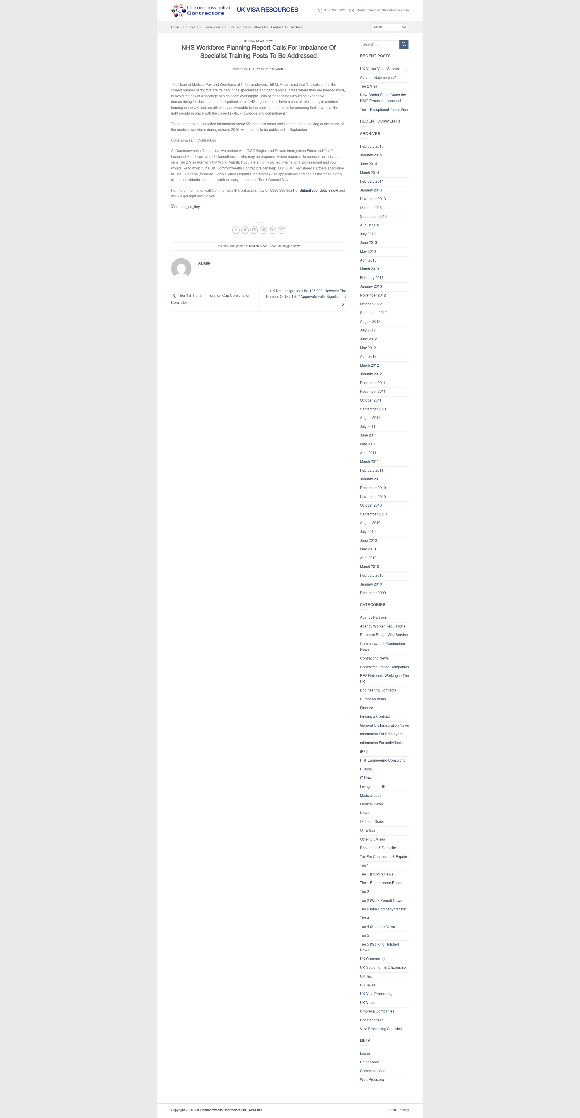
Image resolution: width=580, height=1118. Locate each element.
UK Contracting (372, 959)
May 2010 (368, 549)
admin (280, 69)
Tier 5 (364, 936)
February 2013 (372, 278)
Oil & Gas (367, 831)
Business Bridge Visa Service (384, 635)
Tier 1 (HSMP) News (376, 874)
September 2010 (373, 514)
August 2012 (370, 322)
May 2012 (368, 348)
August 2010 (370, 523)
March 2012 (369, 366)
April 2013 (368, 260)
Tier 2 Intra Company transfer (383, 909)
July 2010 (368, 532)
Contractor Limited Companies (384, 667)
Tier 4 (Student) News (377, 927)
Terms (391, 1110)
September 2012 (373, 313)
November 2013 (373, 199)
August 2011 (370, 418)
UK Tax (366, 976)
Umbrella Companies (377, 1011)
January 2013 (371, 287)
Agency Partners (373, 618)
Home (175, 27)
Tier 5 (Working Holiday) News (379, 947)
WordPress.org (372, 1080)
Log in (365, 1054)
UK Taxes (368, 985)
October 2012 (371, 304)
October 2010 (371, 506)
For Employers (240, 27)
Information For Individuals (381, 743)
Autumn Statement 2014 (379, 78)
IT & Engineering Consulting (383, 760)
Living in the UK (373, 787)
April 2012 (368, 357)
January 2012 (371, 374)
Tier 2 (364, 892)
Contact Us (279, 27)
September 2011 (373, 409)
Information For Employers (381, 734)
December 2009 (373, 593)
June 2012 (368, 339)
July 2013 (368, 234)
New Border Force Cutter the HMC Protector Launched (383, 98)
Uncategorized (372, 1020)
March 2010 (369, 567)
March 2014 (369, 173)
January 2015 (371, 155)
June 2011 (368, 435)
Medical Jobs (370, 796)
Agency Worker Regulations (382, 626)
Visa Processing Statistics (381, 1029)
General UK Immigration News (384, 726)
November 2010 (373, 497)
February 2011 (371, 471)
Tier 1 (364, 866)
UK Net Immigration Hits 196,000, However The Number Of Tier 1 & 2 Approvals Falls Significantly (306, 294)
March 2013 (369, 269)
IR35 (364, 752)
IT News (366, 778)
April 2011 (368, 453)
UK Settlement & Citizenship (383, 968)
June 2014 (368, 164)
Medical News (254, 41)
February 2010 (372, 576)
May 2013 (368, 252)
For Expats (190, 27)
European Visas (373, 699)
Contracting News (374, 658)
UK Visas (367, 1003)
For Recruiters (216, 27)
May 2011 (368, 444)
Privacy (404, 1110)
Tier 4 (364, 918)
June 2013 (368, 243)
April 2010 (368, 558)
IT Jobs (366, 769)
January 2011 (371, 479)
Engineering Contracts (378, 690)
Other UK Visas (372, 839)
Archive (296, 27)
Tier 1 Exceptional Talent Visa (384, 110)
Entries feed (369, 1062)
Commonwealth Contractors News (382, 647)
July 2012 (368, 330)
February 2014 (372, 182)
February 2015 (372, 147)
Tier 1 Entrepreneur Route (381, 883)
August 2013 (370, 225)
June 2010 (368, 541)
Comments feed (372, 1071)
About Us (261, 27)
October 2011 (371, 400)
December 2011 (373, 383)
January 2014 (371, 190)
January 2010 (371, 584)
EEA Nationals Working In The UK (384, 679)
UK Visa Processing (376, 994)
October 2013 (371, 208)
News (269, 41)
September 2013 (373, 217)
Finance (366, 708)
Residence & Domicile (378, 848)
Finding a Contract (375, 717)
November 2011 (373, 392)
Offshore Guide (372, 822)
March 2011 (369, 462)
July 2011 (367, 427)
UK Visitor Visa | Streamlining (384, 69)
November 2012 (373, 295)
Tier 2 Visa (368, 86)
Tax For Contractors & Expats (383, 857)
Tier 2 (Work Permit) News (381, 901)
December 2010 (373, 488)
